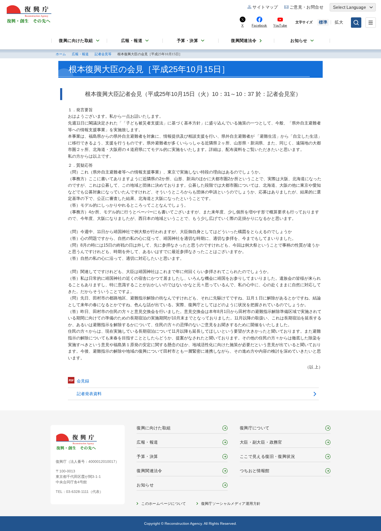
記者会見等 (103, 54)
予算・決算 (187, 40)
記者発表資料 (89, 394)
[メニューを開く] (370, 22)
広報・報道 (131, 40)
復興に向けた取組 (76, 40)
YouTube (280, 25)
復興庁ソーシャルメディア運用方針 (231, 503)
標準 (323, 22)
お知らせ (298, 40)
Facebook (259, 25)
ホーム (61, 54)
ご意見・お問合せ (306, 7)
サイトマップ (265, 7)
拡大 (339, 22)
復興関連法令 (243, 40)
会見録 (83, 381)
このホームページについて (163, 503)
